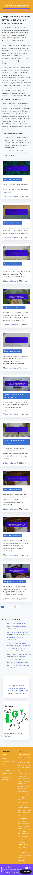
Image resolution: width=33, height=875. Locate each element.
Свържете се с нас (8, 761)
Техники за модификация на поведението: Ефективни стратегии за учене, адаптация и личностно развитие (24, 851)
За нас (3, 758)
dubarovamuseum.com (16, 5)
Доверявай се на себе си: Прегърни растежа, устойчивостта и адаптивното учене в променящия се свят (25, 762)
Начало (4, 755)
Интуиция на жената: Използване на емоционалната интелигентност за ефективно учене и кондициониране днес (24, 806)
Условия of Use (6, 774)
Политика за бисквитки (5, 778)
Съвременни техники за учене (14, 307)
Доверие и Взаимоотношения (14, 582)
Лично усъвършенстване (12, 179)
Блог (3, 765)
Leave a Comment (11, 196)
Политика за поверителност (6, 769)
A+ (3, 868)
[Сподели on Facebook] (26, 868)
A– (3, 871)
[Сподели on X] (30, 868)
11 (15, 607)
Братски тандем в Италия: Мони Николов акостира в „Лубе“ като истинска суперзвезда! (18, 634)
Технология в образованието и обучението (14, 442)
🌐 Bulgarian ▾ (26, 871)
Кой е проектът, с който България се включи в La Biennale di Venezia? (19, 656)
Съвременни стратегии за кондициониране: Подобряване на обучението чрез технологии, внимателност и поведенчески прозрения (24, 829)
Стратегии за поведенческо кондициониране (13, 396)
